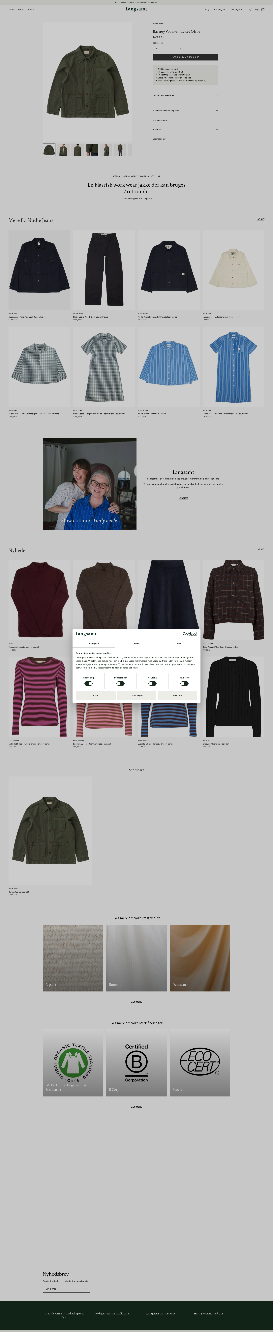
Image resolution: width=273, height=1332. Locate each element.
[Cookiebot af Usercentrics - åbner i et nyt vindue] (184, 634)
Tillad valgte (136, 695)
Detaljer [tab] (136, 644)
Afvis (95, 695)
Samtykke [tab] (94, 644)
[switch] (120, 683)
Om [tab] (179, 644)
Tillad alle (177, 695)
